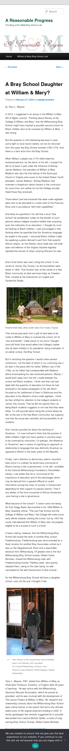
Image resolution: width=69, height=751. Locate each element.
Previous (11, 66)
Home (9, 56)
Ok (35, 745)
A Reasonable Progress (29, 20)
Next (60, 66)
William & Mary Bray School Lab (32, 56)
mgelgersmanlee (45, 99)
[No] (64, 740)
